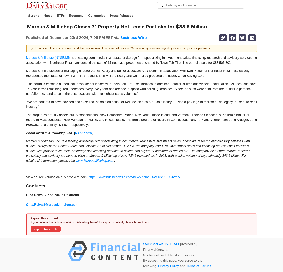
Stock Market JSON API (161, 244)
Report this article (46, 229)
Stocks (33, 15)
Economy (76, 15)
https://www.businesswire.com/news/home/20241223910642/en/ (134, 177)
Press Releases (121, 15)
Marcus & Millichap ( (41, 58)
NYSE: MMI (83, 133)
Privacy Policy (168, 266)
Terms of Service (198, 266)
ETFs (61, 15)
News (48, 15)
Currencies (96, 15)
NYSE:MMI (64, 58)
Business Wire (133, 37)
